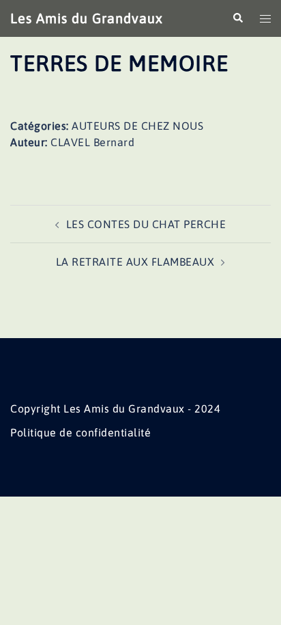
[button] (237, 18)
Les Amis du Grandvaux (86, 18)
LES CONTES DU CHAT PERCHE (146, 224)
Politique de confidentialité (80, 432)
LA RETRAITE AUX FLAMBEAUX (135, 261)
